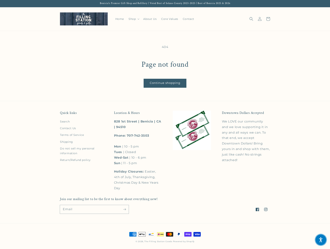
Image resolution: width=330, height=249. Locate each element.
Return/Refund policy (75, 160)
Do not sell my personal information (77, 151)
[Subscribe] (124, 209)
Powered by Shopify (184, 241)
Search (65, 121)
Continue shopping (165, 83)
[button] (251, 19)
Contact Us (68, 128)
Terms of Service (72, 135)
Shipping (66, 142)
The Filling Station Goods (158, 241)
